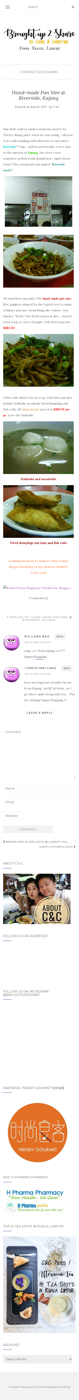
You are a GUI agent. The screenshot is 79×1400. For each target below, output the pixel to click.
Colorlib (37, 1386)
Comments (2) (38, 598)
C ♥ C (56, 107)
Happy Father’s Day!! (56, 846)
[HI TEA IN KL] (39, 1284)
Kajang (52, 72)
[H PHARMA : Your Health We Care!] (34, 1200)
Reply (60, 636)
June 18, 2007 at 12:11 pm (37, 673)
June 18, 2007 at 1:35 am (37, 642)
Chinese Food (32, 72)
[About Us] (37, 898)
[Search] (73, 7)
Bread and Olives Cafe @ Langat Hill (36, 841)
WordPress (64, 1386)
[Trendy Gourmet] (37, 1131)
